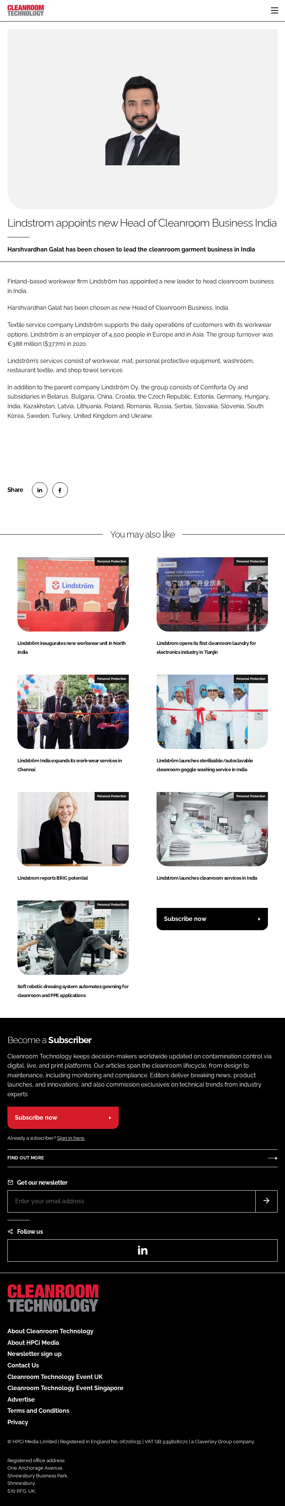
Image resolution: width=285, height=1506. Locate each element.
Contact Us (23, 1365)
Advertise (21, 1399)
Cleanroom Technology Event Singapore (65, 1388)
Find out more (25, 1158)
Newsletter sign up (34, 1353)
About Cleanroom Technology (50, 1331)
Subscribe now (185, 918)
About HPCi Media (33, 1342)
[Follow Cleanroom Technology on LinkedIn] (142, 1252)
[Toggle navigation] (274, 10)
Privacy (17, 1422)
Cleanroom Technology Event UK (55, 1376)
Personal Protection (111, 561)
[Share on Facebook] (60, 490)
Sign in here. (71, 1138)
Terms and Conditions (38, 1410)
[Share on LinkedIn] (40, 490)
